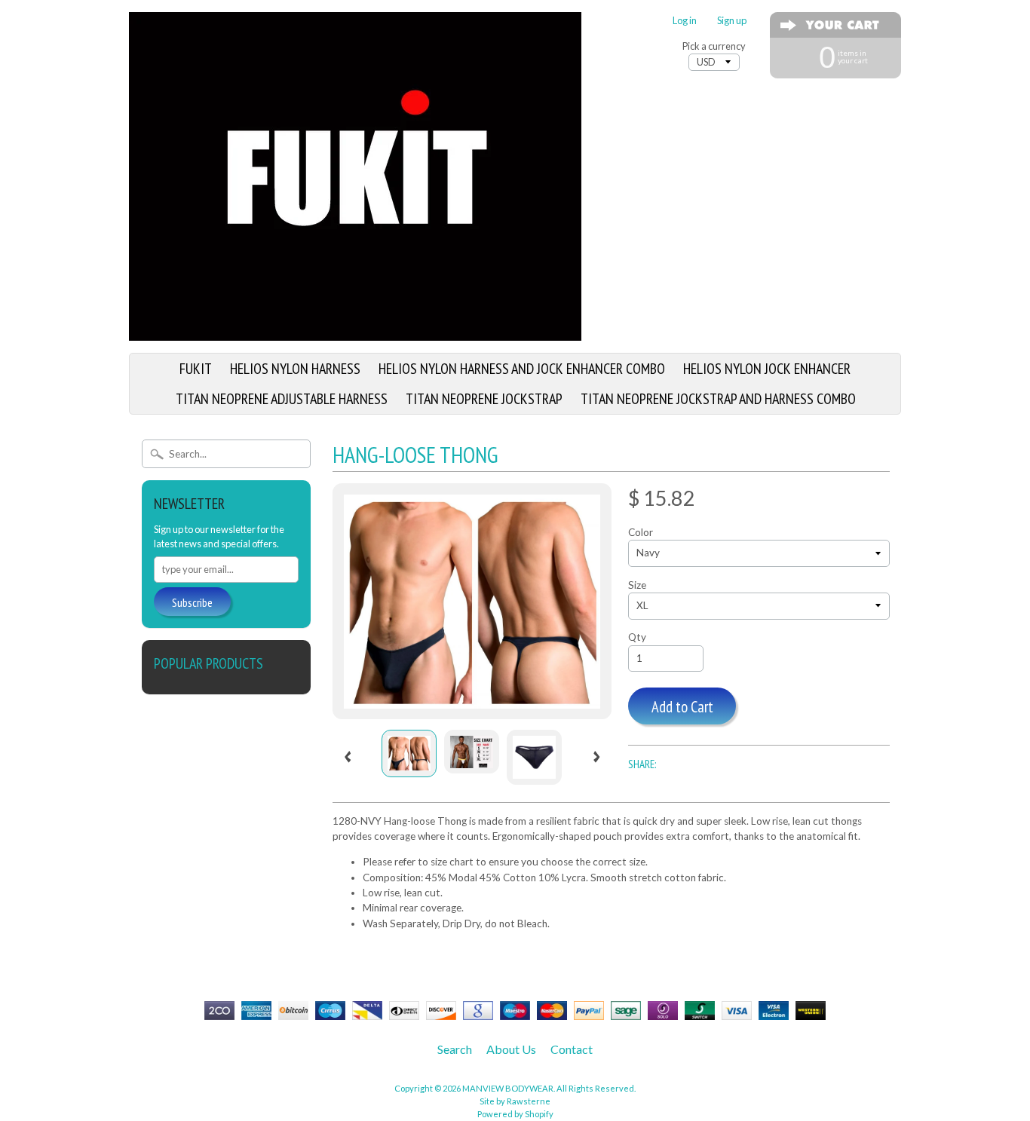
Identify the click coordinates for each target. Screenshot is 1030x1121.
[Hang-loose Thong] (409, 753)
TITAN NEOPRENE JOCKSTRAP (484, 399)
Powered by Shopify (515, 1114)
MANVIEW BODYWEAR (507, 1088)
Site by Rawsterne (515, 1101)
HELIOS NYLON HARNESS (295, 368)
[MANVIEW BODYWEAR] (355, 331)
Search (454, 1049)
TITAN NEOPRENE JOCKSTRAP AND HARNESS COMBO (718, 399)
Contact (571, 1049)
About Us (511, 1049)
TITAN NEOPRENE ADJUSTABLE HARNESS (282, 399)
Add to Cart (682, 707)
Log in (685, 21)
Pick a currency (714, 46)
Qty (637, 637)
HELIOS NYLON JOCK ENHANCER (767, 368)
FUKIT (195, 368)
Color (640, 532)
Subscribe (192, 602)
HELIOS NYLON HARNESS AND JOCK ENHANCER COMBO (522, 368)
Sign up (731, 21)
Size (637, 585)
